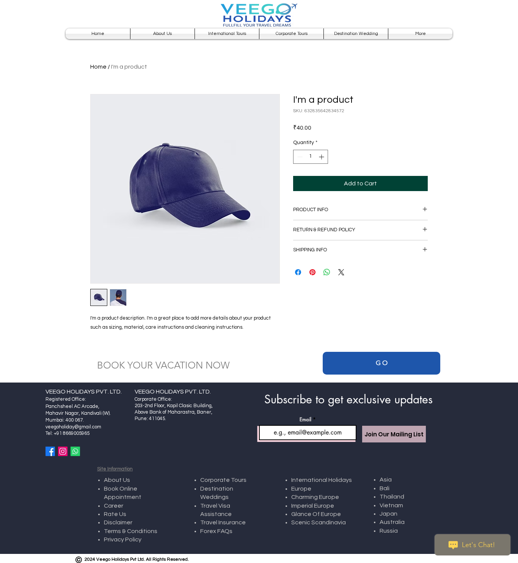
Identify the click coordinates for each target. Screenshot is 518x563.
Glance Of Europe (316, 514)
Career (113, 506)
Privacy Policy (122, 539)
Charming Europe (315, 497)
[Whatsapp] (75, 451)
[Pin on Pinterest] (312, 272)
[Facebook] (50, 451)
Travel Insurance (223, 522)
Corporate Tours (223, 480)
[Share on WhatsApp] (326, 272)
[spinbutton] (310, 156)
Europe (301, 489)
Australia (392, 522)
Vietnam (392, 505)
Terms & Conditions (130, 531)
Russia (389, 531)
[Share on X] (341, 272)
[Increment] (322, 156)
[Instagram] (62, 451)
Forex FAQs (216, 531)
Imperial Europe (312, 506)
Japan (388, 514)
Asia (386, 480)
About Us (117, 480)
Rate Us (115, 514)
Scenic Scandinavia (318, 522)
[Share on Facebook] (298, 272)
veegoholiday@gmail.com (73, 427)
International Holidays (321, 480)
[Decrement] (299, 156)
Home (98, 67)
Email (305, 419)
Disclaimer (118, 522)
